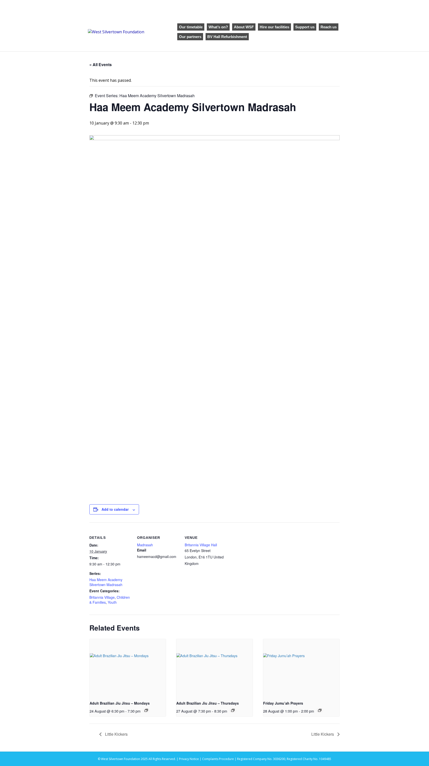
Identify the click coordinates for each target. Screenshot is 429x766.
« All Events (100, 64)
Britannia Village (102, 597)
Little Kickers (116, 734)
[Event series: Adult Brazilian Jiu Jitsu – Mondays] (146, 710)
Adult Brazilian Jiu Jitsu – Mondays (120, 703)
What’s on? (218, 27)
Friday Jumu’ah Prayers (283, 703)
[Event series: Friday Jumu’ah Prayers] (320, 710)
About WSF (244, 27)
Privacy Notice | (190, 759)
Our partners (190, 37)
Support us (305, 27)
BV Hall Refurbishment (227, 37)
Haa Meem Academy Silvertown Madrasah (105, 582)
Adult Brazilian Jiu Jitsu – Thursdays (207, 703)
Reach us (329, 27)
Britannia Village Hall (201, 544)
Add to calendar (115, 509)
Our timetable (191, 27)
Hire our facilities (274, 27)
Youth (112, 602)
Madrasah (145, 544)
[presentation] (128, 667)
